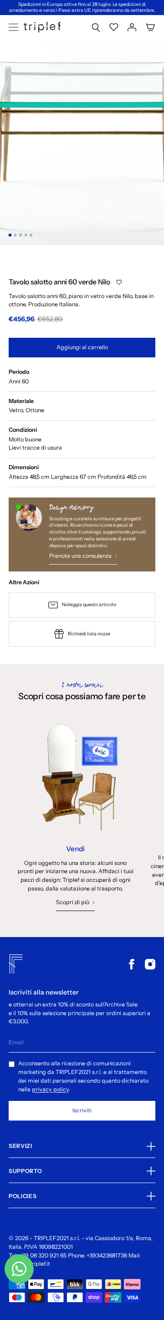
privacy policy (50, 1089)
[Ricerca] (96, 27)
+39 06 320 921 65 (43, 1255)
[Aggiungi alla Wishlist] (119, 282)
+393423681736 (107, 1255)
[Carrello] (150, 27)
